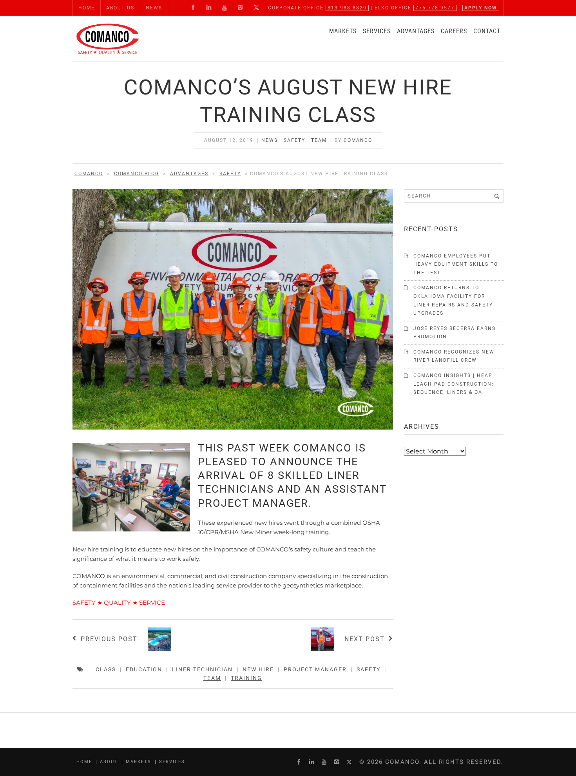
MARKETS (343, 31)
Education (144, 669)
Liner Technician (202, 669)
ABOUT (109, 761)
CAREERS (454, 31)
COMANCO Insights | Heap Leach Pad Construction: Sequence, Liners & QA (453, 384)
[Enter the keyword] (497, 196)
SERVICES (377, 31)
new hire (258, 669)
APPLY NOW (480, 8)
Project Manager (315, 669)
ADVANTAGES (416, 31)
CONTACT (486, 31)
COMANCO (358, 140)
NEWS (154, 8)
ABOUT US (120, 8)
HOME (86, 8)
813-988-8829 (347, 8)
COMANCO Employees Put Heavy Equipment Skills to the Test (455, 264)
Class (106, 669)
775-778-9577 (435, 8)
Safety (294, 140)
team (212, 678)
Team (319, 140)
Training (246, 678)
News (269, 140)
